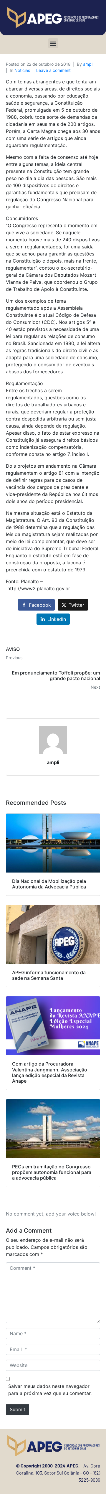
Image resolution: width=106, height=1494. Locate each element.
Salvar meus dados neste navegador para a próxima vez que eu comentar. (50, 1389)
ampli (88, 64)
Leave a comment (53, 70)
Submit (17, 1409)
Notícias (22, 70)
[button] (53, 43)
